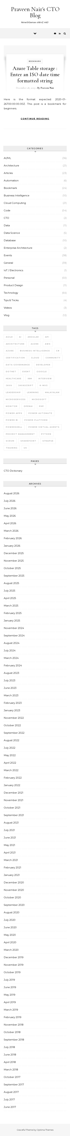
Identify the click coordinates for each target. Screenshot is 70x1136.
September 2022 (14, 732)
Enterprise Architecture (18, 247)
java (9, 385)
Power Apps (14, 413)
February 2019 (12, 1017)
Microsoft (39, 399)
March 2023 (11, 695)
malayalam (52, 392)
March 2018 (11, 1069)
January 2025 (12, 620)
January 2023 (12, 710)
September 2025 (14, 575)
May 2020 (10, 934)
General (8, 262)
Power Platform (36, 420)
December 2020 (14, 882)
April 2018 (10, 1062)
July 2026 (9, 500)
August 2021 (11, 822)
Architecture (11, 165)
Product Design (13, 285)
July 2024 (9, 650)
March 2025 (11, 605)
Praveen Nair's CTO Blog (35, 12)
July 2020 (9, 919)
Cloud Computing (15, 202)
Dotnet (11, 371)
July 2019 (9, 979)
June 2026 (10, 508)
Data (7, 225)
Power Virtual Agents (44, 427)
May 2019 (9, 994)
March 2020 (11, 949)
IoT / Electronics (13, 270)
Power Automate (40, 413)
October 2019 (12, 972)
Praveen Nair (47, 87)
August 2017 (11, 1092)
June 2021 (10, 837)
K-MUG (44, 385)
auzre (35, 344)
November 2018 (13, 1024)
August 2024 (11, 643)
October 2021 (12, 807)
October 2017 (12, 1077)
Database (10, 240)
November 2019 (13, 964)
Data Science (12, 232)
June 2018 (10, 1054)
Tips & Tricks (11, 300)
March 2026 (11, 530)
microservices (16, 399)
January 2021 (12, 875)
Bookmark (35, 61)
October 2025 (12, 568)
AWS (48, 344)
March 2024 (11, 658)
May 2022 (10, 755)
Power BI (12, 420)
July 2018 (9, 1047)
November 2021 (13, 800)
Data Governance (18, 365)
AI (20, 337)
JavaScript (26, 385)
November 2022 (14, 717)
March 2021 (11, 860)
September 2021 (14, 815)
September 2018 (14, 1039)
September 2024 (14, 635)
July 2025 (9, 590)
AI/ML (7, 158)
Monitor (12, 406)
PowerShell (14, 427)
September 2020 (14, 904)
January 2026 (12, 545)
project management (20, 434)
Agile (9, 337)
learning (33, 392)
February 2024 (13, 665)
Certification (15, 358)
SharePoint (28, 441)
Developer (43, 365)
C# (58, 351)
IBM (30, 378)
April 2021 (10, 852)
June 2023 (10, 687)
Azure (10, 351)
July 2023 (9, 680)
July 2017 (9, 1099)
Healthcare (13, 378)
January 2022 (12, 785)
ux (25, 448)
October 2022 (12, 725)
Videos (8, 307)
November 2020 (14, 889)
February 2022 (13, 777)
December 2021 (13, 792)
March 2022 (11, 770)
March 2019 (11, 1009)
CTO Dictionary (13, 470)
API (47, 337)
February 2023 (13, 702)
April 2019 (10, 1002)
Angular (33, 337)
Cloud (35, 358)
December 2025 (14, 553)
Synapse (48, 441)
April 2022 (10, 762)
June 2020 (10, 927)
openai (28, 406)
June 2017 (10, 1107)
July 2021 (9, 830)
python (46, 434)
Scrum (10, 441)
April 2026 (10, 523)
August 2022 (11, 740)
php (41, 406)
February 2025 (13, 613)
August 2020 (11, 912)
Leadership (13, 392)
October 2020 (12, 897)
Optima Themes (45, 1130)
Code (7, 210)
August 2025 (11, 583)
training (12, 448)
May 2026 (10, 515)
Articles (8, 173)
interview (45, 378)
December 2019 (13, 957)
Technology (11, 292)
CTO (6, 217)
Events (8, 255)
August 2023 (11, 672)
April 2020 (10, 942)
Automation (11, 180)
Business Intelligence (16, 195)
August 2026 (11, 493)
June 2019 (10, 987)
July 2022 (9, 747)
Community (53, 358)
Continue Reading (35, 118)
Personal (9, 277)
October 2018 (12, 1032)
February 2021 (12, 867)
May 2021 (9, 845)
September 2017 (14, 1084)
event (26, 371)
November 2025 (14, 560)
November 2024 (14, 628)
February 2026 (13, 538)
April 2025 (10, 598)
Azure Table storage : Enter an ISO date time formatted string (35, 74)
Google (42, 371)
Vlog (6, 315)
